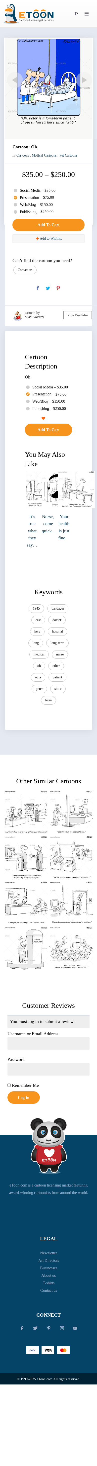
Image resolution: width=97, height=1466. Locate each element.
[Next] (83, 80)
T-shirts (48, 1283)
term (48, 700)
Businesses (48, 1268)
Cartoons (22, 155)
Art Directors (48, 1260)
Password (16, 1059)
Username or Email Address (32, 1033)
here (37, 631)
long (36, 643)
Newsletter (48, 1253)
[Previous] (14, 80)
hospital (57, 631)
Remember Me (25, 1085)
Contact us (25, 270)
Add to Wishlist (50, 238)
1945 (36, 608)
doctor (56, 620)
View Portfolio (77, 315)
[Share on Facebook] (37, 288)
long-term (57, 643)
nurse (60, 654)
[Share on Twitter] (48, 288)
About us (48, 1275)
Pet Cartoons (68, 155)
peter (39, 689)
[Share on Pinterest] (58, 288)
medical (39, 654)
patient (57, 677)
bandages (57, 608)
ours (38, 677)
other (56, 666)
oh (39, 666)
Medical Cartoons (44, 155)
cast (38, 620)
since (57, 689)
